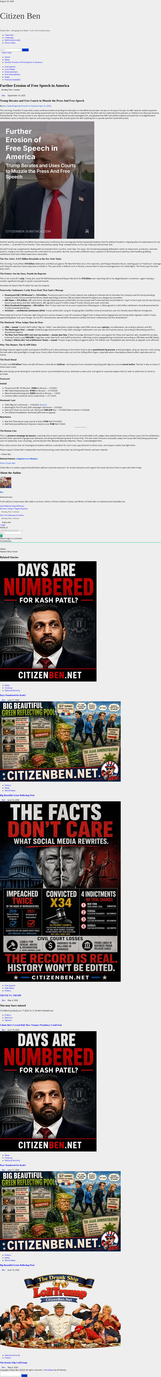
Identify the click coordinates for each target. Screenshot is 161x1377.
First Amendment (12, 74)
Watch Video (6, 53)
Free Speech (10, 66)
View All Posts (18, 506)
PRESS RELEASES (12, 40)
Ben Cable (7, 106)
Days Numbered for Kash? (13, 695)
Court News (10, 69)
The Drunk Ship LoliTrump (13, 1362)
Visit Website (6, 506)
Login (2, 525)
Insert (24, 1376)
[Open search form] (0, 47)
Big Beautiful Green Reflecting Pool (17, 795)
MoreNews (49, 1370)
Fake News (9, 988)
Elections (9, 1017)
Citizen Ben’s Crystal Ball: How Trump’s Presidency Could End (31, 1025)
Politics (8, 785)
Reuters (43, 404)
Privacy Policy (10, 43)
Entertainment (11, 72)
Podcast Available (12, 79)
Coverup (8, 688)
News (7, 77)
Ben (4, 95)
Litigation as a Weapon (27, 458)
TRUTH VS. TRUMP (10, 995)
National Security (12, 690)
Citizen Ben (20, 16)
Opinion (8, 1020)
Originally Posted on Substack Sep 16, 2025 (31, 106)
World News (10, 790)
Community (9, 38)
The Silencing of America (12, 515)
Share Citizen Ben (7, 463)
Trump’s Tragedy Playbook (14, 509)
